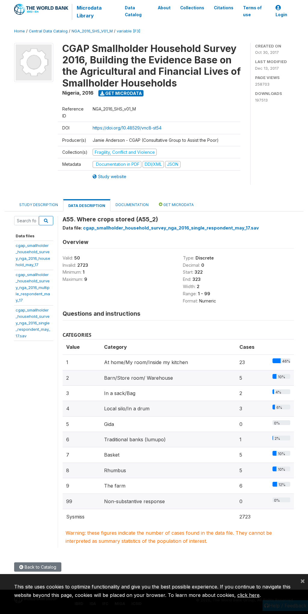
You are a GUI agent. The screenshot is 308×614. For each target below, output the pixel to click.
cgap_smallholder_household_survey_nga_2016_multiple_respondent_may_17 (33, 287)
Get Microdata (123, 93)
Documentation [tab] (132, 204)
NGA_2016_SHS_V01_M (92, 31)
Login (281, 14)
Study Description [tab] (38, 204)
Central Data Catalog (48, 31)
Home (19, 31)
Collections (192, 7)
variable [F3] (128, 31)
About (164, 7)
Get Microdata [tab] (178, 204)
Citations (223, 7)
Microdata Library (89, 12)
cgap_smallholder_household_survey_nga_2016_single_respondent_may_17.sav (33, 323)
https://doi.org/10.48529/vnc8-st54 (127, 127)
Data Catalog (133, 11)
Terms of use (252, 11)
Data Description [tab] (86, 205)
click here (248, 595)
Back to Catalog (39, 567)
